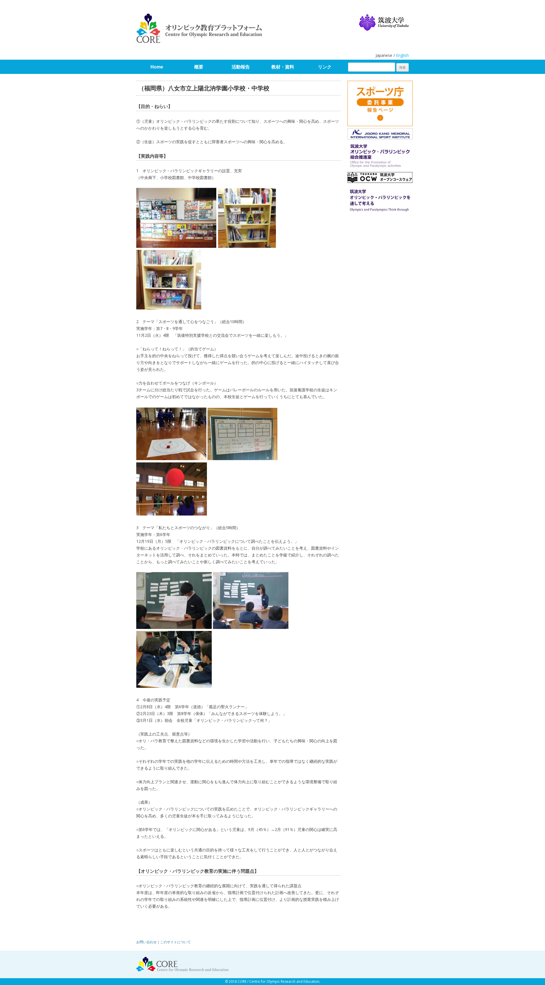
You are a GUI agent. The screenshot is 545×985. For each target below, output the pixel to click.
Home (156, 67)
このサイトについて (175, 942)
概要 (198, 67)
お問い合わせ (146, 942)
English (402, 55)
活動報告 (241, 67)
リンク (325, 67)
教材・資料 (282, 67)
